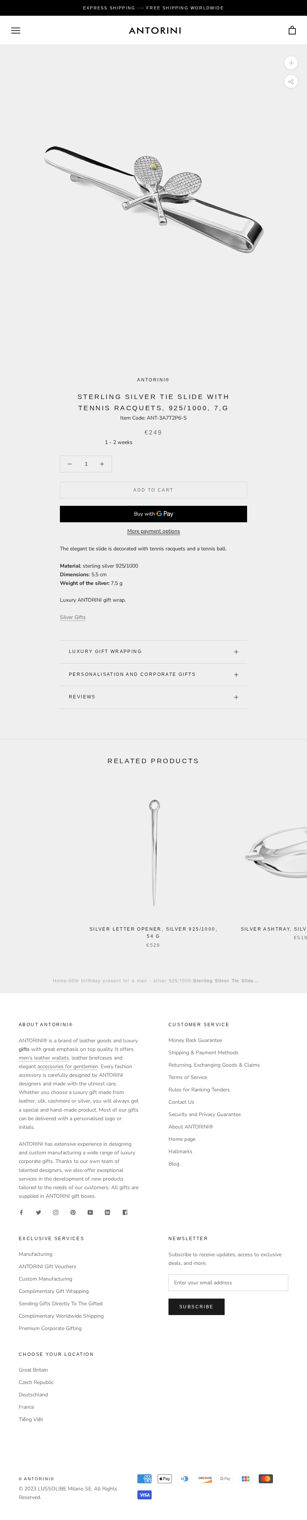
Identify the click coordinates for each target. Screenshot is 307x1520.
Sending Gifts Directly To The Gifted (61, 1303)
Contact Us (181, 1102)
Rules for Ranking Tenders (199, 1089)
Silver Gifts (73, 617)
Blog (173, 1163)
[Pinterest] (73, 1212)
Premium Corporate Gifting (50, 1328)
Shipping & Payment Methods (203, 1052)
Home (60, 980)
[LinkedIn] (107, 1212)
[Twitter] (38, 1212)
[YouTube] (90, 1212)
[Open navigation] (15, 30)
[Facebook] (21, 1212)
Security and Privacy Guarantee (204, 1114)
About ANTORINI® (190, 1126)
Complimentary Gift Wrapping (54, 1291)
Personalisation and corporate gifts (132, 674)
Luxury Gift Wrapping (105, 651)
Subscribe (196, 1306)
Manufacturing (35, 1254)
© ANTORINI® (36, 1479)
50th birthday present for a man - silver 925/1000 (130, 980)
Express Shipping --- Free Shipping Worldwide (153, 8)
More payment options (153, 531)
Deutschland (33, 1394)
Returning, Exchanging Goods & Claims (214, 1065)
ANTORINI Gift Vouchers (47, 1266)
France (26, 1407)
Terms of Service (187, 1077)
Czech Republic (36, 1382)
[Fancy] (124, 1212)
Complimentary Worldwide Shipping (61, 1316)
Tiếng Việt (31, 1419)
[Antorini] (154, 30)
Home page (181, 1139)
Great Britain (33, 1370)
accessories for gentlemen (67, 1066)
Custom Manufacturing (45, 1278)
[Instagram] (55, 1212)
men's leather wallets (44, 1057)
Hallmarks (180, 1151)
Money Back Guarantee (195, 1040)
